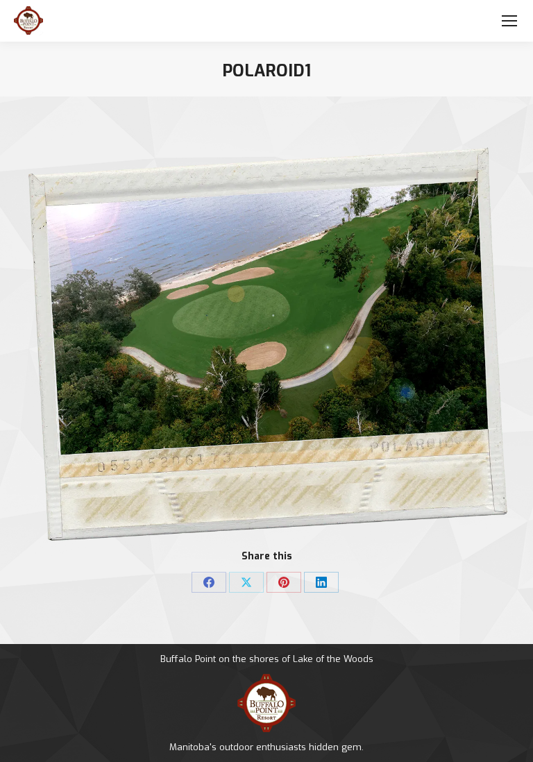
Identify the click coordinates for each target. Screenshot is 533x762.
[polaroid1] (266, 344)
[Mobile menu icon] (509, 21)
